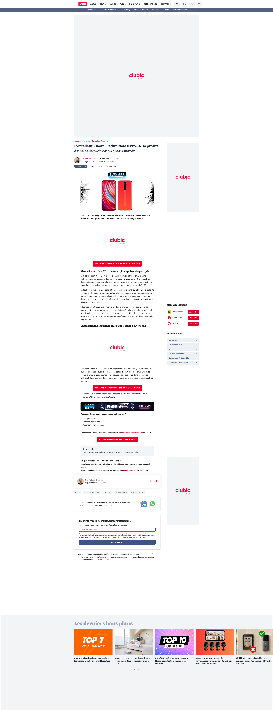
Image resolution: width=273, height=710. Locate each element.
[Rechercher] (177, 4)
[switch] (192, 4)
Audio (167, 10)
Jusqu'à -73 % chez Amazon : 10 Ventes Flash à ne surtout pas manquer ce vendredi (172, 661)
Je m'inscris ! (117, 542)
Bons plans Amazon (100, 141)
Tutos (123, 4)
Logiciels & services (108, 10)
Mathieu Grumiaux (92, 158)
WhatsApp (124, 502)
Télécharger (150, 4)
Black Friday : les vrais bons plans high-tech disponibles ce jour (111, 452)
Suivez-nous (81, 166)
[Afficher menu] (74, 4)
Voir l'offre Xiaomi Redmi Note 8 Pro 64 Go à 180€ (117, 264)
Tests (103, 4)
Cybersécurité (91, 10)
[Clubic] (82, 4)
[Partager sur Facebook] (267, 691)
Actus (93, 4)
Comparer (166, 4)
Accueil (77, 141)
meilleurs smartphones (132, 433)
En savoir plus (105, 560)
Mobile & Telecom (141, 10)
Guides (112, 4)
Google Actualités (106, 502)
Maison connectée (180, 10)
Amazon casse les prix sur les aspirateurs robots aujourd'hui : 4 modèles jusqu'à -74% (133, 661)
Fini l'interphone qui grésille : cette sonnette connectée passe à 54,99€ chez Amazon (254, 661)
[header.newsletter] (184, 4)
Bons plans (134, 4)
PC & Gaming (125, 10)
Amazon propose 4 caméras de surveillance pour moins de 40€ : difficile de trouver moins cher (214, 661)
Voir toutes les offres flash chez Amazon (117, 439)
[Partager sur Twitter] (267, 699)
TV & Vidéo (156, 10)
